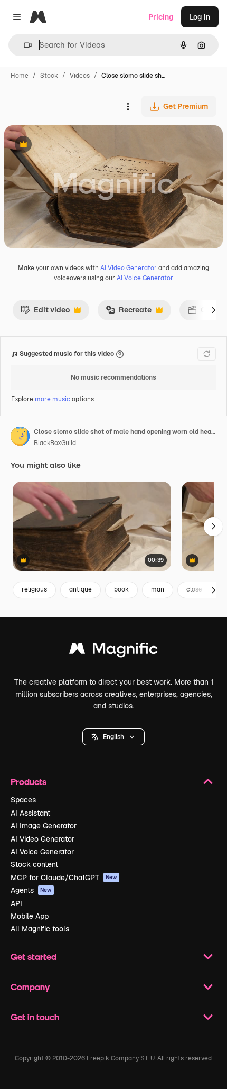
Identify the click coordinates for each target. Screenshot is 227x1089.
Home (20, 75)
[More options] (127, 106)
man (157, 589)
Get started (33, 956)
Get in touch (35, 1016)
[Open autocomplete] (23, 45)
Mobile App (30, 916)
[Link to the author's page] (20, 438)
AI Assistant (30, 813)
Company (30, 986)
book (121, 589)
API (16, 903)
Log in (200, 17)
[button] (113, 736)
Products (28, 781)
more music (52, 399)
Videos (80, 75)
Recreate (129, 312)
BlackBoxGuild (55, 443)
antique (80, 589)
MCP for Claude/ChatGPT (64, 877)
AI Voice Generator (145, 278)
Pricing (161, 17)
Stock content (34, 864)
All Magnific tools (40, 929)
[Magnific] (113, 651)
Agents (31, 890)
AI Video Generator (128, 268)
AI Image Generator (44, 825)
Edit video (45, 312)
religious (34, 589)
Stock (49, 75)
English (113, 737)
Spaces (23, 800)
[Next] (213, 310)
